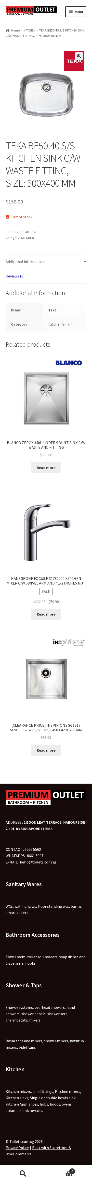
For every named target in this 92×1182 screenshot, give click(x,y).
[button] (79, 56)
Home (15, 30)
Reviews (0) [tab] (15, 276)
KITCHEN (30, 30)
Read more (46, 467)
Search (23, 1173)
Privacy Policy (17, 1147)
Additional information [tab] (25, 261)
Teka (52, 310)
